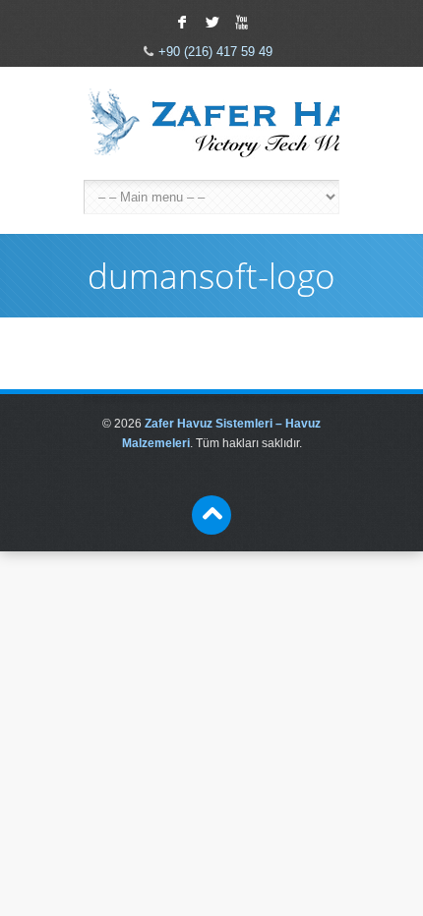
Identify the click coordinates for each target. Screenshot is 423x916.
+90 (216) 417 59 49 (215, 51)
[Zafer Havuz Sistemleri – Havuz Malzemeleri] (211, 123)
